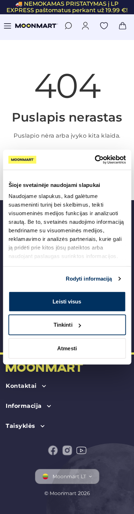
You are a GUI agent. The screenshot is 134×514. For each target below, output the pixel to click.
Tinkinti (63, 325)
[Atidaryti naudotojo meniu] (85, 25)
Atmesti (67, 348)
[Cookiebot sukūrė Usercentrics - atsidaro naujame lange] (95, 159)
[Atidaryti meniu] (7, 25)
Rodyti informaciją (89, 279)
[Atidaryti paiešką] (68, 26)
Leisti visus (67, 301)
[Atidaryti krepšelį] (122, 25)
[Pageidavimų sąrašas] (104, 25)
